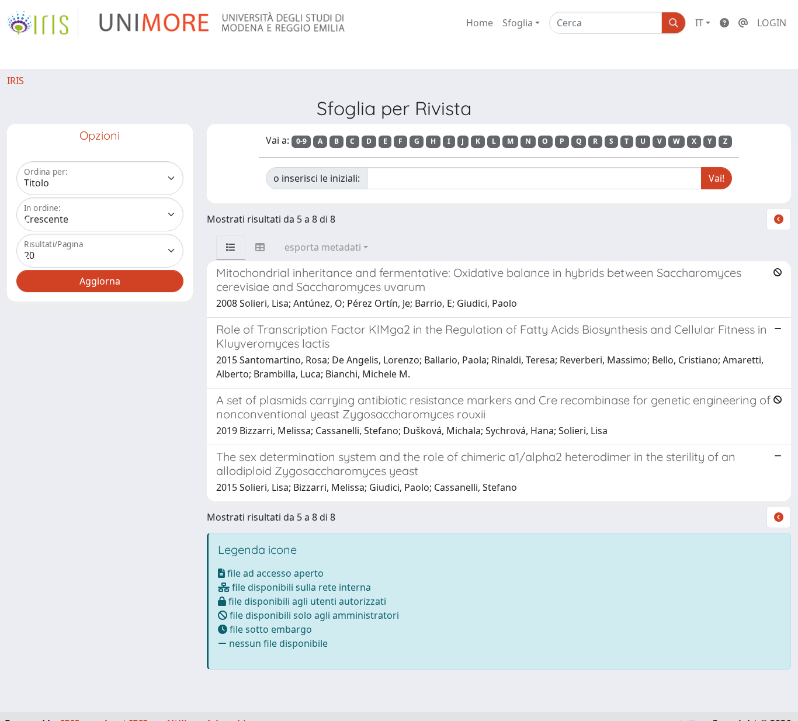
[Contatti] (743, 22)
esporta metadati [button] (322, 247)
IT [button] (699, 22)
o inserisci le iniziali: (316, 178)
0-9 (301, 141)
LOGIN (771, 22)
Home (479, 22)
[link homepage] (42, 23)
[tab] (230, 247)
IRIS (15, 80)
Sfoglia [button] (517, 22)
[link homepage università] (223, 23)
